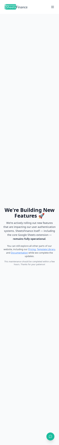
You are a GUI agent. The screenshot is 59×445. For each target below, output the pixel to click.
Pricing (32, 249)
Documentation (19, 252)
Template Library (46, 249)
